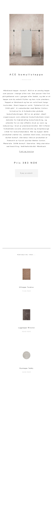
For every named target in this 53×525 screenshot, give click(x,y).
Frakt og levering (26, 151)
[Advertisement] (26, 215)
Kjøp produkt (26, 173)
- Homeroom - (26, 80)
